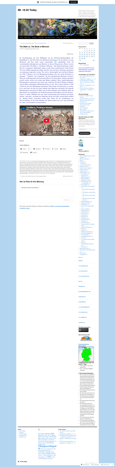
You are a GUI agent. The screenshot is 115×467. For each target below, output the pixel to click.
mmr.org (80, 281)
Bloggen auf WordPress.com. (91, 463)
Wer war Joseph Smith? (59, 171)
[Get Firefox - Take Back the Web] (86, 341)
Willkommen (27, 37)
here (72, 54)
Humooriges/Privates (84, 248)
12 (94, 52)
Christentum (55, 164)
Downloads (41, 37)
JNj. (38, 48)
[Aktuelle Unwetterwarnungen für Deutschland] (86, 361)
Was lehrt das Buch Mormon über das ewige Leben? (32, 170)
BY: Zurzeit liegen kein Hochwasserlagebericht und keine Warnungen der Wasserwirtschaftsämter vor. (87, 387)
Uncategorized (83, 254)
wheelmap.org (82, 322)
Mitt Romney (54, 60)
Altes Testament (84, 174)
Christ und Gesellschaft (84, 165)
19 (94, 54)
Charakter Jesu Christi (42, 164)
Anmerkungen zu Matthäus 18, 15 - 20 (87, 79)
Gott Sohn (24, 167)
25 (91, 56)
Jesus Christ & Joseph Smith (56, 167)
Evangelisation (84, 204)
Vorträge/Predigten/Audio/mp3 (87, 243)
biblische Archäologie (84, 158)
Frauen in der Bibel (85, 209)
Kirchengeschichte (84, 219)
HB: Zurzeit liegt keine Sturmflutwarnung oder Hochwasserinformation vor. (87, 397)
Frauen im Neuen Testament (85, 168)
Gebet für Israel (83, 101)
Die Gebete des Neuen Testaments (88, 186)
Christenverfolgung (85, 181)
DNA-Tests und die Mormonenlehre (28, 165)
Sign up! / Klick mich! (84, 133)
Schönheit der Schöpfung (86, 231)
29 (84, 58)
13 (79, 54)
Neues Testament (84, 222)
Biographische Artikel (85, 180)
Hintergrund (83, 216)
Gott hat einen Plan (84, 114)
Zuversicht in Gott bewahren (85, 103)
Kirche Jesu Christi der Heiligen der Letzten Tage (31, 168)
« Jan (80, 60)
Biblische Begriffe (84, 178)
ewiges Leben (52, 165)
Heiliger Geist (42, 167)
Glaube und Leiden (83, 169)
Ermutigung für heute (85, 202)
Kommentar (67, 200)
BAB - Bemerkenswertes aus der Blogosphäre (47, 434)
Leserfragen (83, 221)
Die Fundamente (84, 184)
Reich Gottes (82, 253)
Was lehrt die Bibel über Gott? (35, 171)
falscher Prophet (59, 165)
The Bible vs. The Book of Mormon (34, 46)
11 (91, 52)
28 (82, 58)
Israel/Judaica (84, 218)
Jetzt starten (73, 2)
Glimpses (34, 37)
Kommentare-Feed (23, 435)
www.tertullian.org (83, 317)
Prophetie (83, 230)
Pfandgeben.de (82, 286)
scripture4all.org (82, 302)
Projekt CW (59, 37)
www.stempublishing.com (84, 307)
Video (47, 161)
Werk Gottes (83, 246)
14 (82, 54)
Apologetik (34, 161)
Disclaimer (66, 37)
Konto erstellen (22, 431)
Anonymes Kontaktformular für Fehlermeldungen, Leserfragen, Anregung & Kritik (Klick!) (86, 69)
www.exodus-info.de (83, 271)
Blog (81, 160)
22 (84, 56)
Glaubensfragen (83, 171)
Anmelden (21, 432)
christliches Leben (83, 166)
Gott (64, 165)
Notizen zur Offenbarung (86, 227)
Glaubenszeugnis (84, 210)
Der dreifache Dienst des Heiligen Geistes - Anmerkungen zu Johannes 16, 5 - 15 (87, 82)
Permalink (52, 173)
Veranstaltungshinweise (86, 236)
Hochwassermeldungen (86, 373)
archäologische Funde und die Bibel (35, 162)
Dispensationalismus (85, 201)
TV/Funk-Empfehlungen (86, 233)
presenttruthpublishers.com (85, 291)
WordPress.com (22, 437)
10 (89, 52)
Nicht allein (82, 106)
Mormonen (69, 168)
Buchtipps (82, 162)
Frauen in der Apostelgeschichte (87, 206)
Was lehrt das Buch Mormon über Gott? (53, 170)
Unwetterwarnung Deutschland (84, 345)
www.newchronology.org (84, 276)
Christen (50, 164)
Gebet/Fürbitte (85, 183)
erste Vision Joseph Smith (42, 165)
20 (79, 56)
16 (87, 54)
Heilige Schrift (35, 167)
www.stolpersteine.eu (83, 312)
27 (79, 58)
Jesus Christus (66, 167)
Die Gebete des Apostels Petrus (89, 195)
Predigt (82, 228)
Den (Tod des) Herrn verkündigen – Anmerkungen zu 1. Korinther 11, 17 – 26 (87, 89)
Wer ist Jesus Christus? (48, 171)
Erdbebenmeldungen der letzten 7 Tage (86, 363)
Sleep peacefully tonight (84, 104)
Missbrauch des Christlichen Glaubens (87, 250)
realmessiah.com (82, 296)
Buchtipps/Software (50, 37)
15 (84, 54)
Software (83, 163)
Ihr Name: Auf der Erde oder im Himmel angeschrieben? (33, 43)
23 (87, 56)
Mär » (94, 60)
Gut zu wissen (84, 213)
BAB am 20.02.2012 (68, 43)
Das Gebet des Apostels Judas (89, 189)
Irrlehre (47, 167)
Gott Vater (30, 167)
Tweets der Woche (84, 234)
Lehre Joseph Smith (56, 168)
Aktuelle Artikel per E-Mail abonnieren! (86, 117)
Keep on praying (83, 109)
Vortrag (82, 242)
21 (82, 56)
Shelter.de (81, 260)
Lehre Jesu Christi (47, 168)
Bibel (45, 162)
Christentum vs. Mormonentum (65, 164)
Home (21, 37)
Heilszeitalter (83, 215)
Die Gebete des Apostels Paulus (89, 192)
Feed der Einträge (22, 434)
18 (91, 54)
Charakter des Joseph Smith (30, 164)
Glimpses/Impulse (42, 161)
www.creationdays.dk (83, 266)
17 (89, 54)
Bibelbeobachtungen (85, 177)
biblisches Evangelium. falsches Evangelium (56, 162)
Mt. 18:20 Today (27, 10)
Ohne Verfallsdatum (84, 107)
